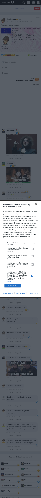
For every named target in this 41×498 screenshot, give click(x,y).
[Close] (37, 205)
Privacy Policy (33, 293)
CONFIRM (12, 285)
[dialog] (20, 249)
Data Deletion (8, 293)
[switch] (32, 249)
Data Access (20, 293)
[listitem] (20, 243)
